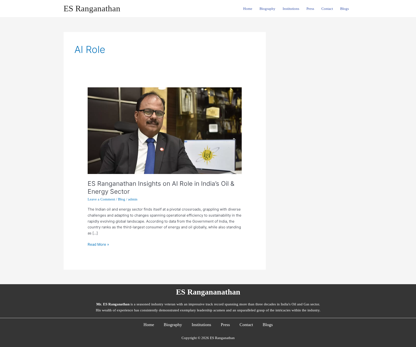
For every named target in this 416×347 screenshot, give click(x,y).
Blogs (344, 9)
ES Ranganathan (92, 8)
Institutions (291, 9)
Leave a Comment (101, 199)
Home (247, 9)
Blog (121, 199)
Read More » (98, 244)
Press (310, 9)
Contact (327, 9)
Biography (267, 9)
